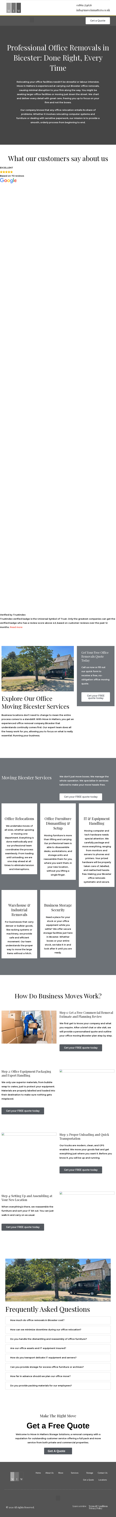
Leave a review (79, 1506)
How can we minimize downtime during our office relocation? (45, 1329)
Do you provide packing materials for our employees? (41, 1385)
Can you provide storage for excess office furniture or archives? (47, 1367)
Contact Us (103, 1473)
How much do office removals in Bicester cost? (37, 1320)
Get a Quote (88, 1480)
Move (60, 1473)
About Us (49, 1473)
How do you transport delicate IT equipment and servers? (43, 1357)
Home (38, 1473)
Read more (16, 627)
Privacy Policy (95, 1508)
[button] (32, 19)
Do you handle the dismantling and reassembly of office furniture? (48, 1339)
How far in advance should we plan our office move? (40, 1376)
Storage (89, 1473)
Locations (102, 1480)
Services (75, 1473)
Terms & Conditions (98, 1506)
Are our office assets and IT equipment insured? (38, 1348)
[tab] (58, 1320)
